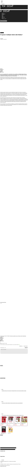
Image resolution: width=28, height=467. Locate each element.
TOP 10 (3, 13)
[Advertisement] (14, 27)
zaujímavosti (2, 336)
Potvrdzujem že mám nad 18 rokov (5, 465)
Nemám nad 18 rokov (3, 466)
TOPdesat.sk (2, 461)
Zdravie (3, 14)
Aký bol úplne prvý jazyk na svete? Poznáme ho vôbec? (7, 449)
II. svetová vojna (4, 18)
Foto (2, 15)
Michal (2, 38)
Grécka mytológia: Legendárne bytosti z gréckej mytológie (8, 447)
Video (2, 16)
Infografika (3, 17)
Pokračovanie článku (3, 302)
